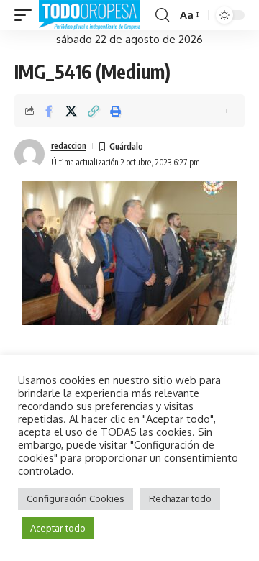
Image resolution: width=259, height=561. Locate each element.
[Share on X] (71, 110)
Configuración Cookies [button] (75, 498)
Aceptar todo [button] (58, 528)
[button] (26, 15)
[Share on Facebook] (49, 110)
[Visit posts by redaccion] (29, 154)
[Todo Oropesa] (89, 15)
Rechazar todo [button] (180, 498)
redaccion (68, 145)
